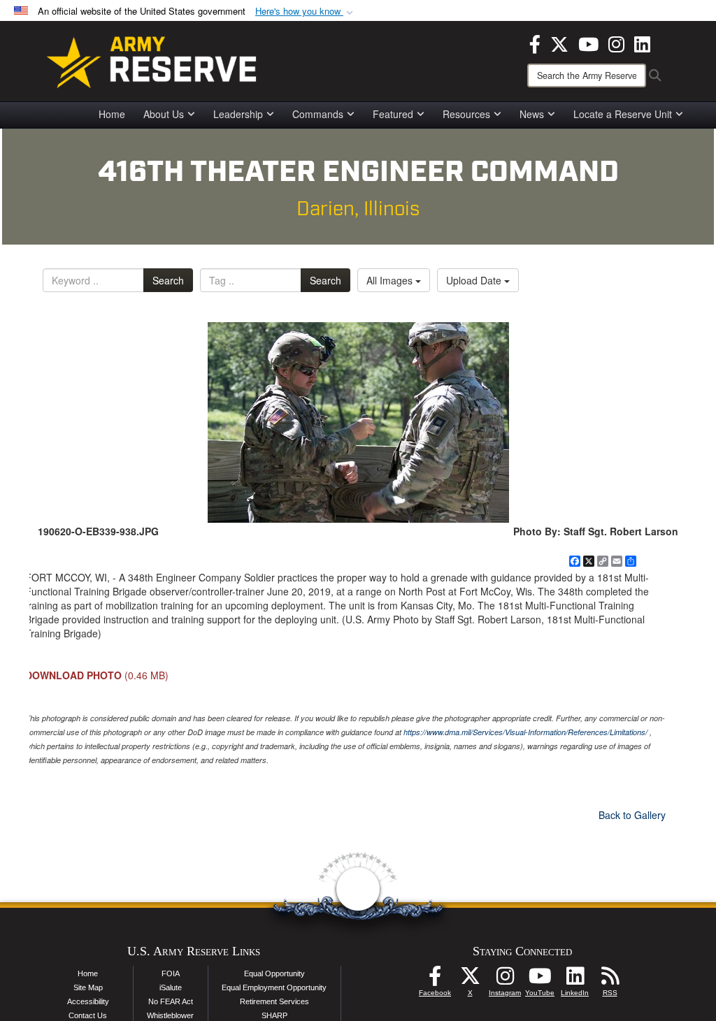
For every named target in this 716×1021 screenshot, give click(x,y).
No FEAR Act (170, 1001)
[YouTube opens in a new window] (588, 43)
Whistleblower (170, 1015)
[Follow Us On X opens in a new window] (469, 979)
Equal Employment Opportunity (274, 987)
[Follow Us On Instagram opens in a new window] (504, 979)
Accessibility (88, 1001)
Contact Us (88, 1015)
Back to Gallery (632, 815)
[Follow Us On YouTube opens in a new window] (539, 979)
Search (168, 280)
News (532, 114)
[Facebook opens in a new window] (534, 43)
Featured (393, 114)
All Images (390, 280)
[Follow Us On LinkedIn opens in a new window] (574, 979)
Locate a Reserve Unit (622, 114)
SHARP (274, 1015)
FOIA (171, 973)
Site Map (88, 987)
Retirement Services (274, 1001)
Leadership (238, 114)
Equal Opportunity (274, 973)
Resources (466, 114)
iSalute (170, 987)
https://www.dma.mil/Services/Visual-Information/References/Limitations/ (525, 732)
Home (112, 114)
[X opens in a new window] (559, 43)
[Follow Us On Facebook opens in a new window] (434, 979)
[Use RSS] (609, 979)
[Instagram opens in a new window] (616, 43)
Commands (317, 114)
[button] (305, 11)
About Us (163, 114)
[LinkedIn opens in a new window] (642, 43)
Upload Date (475, 280)
